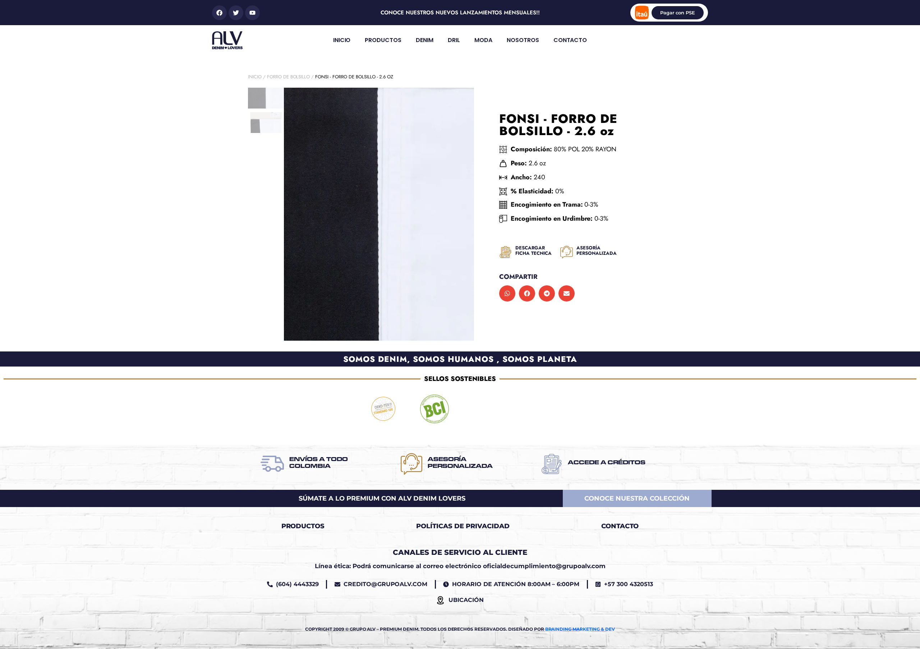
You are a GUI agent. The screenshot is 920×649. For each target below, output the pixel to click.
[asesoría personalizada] (566, 252)
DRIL (454, 40)
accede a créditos (606, 462)
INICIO (342, 40)
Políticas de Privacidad (462, 526)
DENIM (424, 40)
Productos (303, 526)
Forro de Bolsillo (288, 76)
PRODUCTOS (383, 40)
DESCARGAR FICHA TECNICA (533, 250)
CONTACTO (570, 40)
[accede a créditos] (551, 464)
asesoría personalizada (596, 250)
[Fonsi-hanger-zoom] (379, 214)
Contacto (620, 526)
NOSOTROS (523, 40)
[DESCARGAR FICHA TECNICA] (505, 252)
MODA (483, 40)
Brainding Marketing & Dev (580, 629)
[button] (507, 293)
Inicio (255, 76)
